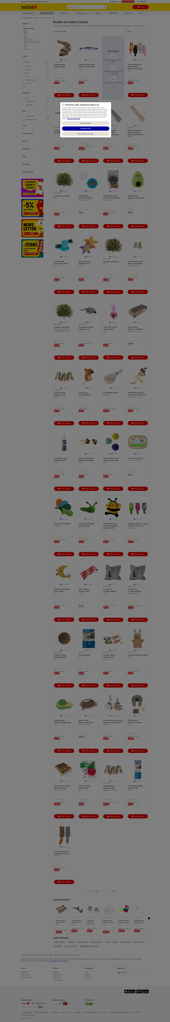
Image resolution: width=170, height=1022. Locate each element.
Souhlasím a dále (85, 128)
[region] (85, 119)
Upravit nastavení (85, 123)
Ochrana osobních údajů (74, 119)
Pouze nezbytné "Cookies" (86, 133)
